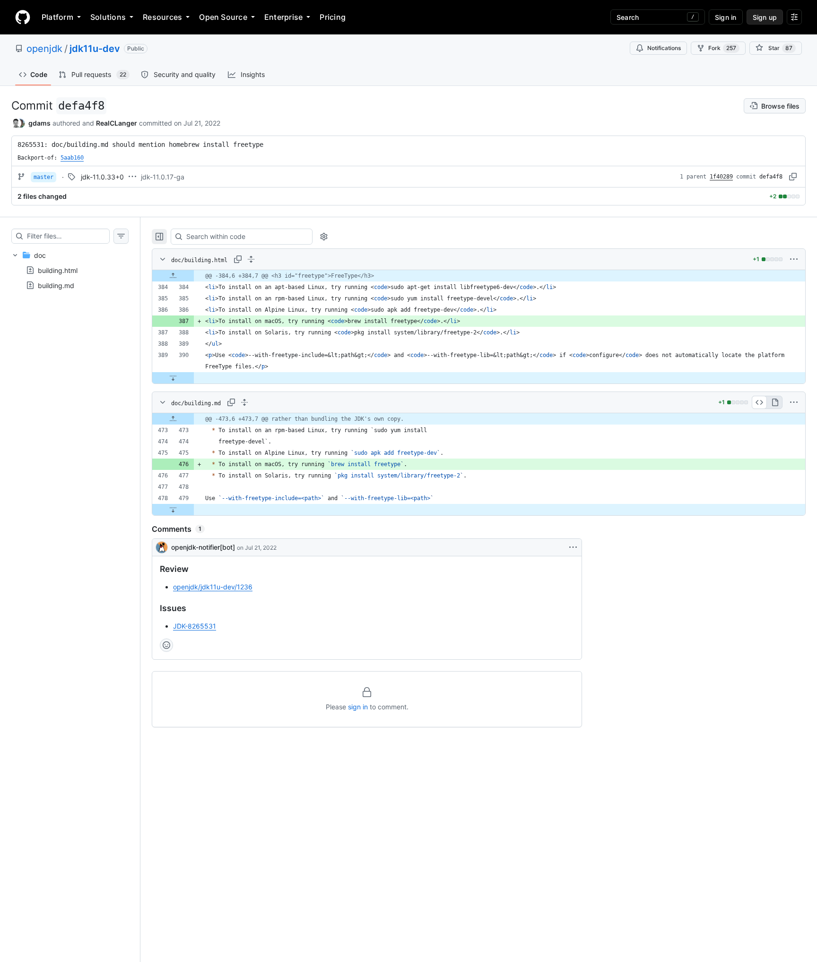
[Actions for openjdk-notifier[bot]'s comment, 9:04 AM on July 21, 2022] (573, 547)
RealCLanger (116, 123)
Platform (57, 17)
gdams (39, 123)
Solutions (108, 17)
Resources (162, 17)
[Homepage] (22, 17)
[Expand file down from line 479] (173, 509)
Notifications (664, 47)
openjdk (44, 48)
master (43, 177)
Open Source (223, 17)
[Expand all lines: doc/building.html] (251, 259)
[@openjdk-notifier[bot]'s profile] (161, 547)
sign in (358, 707)
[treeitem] (70, 270)
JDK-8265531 (194, 626)
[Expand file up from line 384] (173, 275)
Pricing (333, 17)
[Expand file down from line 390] (173, 377)
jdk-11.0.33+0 (102, 177)
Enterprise (283, 17)
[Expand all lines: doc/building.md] (244, 402)
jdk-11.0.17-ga (162, 177)
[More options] (793, 259)
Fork (722, 47)
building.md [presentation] (56, 285)
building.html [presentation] (58, 270)
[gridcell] (478, 275)
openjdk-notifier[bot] (203, 547)
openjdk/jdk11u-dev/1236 (212, 587)
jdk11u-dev (95, 48)
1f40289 (721, 176)
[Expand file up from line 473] (173, 419)
